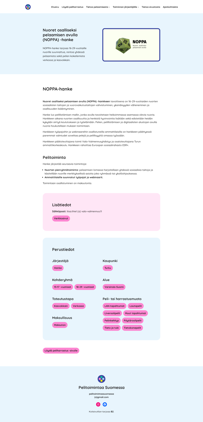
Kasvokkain (61, 305)
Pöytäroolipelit (133, 320)
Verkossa (78, 305)
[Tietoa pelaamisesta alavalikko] (109, 7)
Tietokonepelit (132, 327)
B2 (112, 411)
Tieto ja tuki (112, 327)
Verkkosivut (61, 218)
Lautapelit (136, 305)
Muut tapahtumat (135, 313)
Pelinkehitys (112, 320)
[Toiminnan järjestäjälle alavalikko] (138, 7)
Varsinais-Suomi (114, 286)
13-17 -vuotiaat (62, 286)
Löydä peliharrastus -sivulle (61, 350)
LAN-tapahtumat (115, 305)
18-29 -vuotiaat (85, 286)
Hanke (58, 267)
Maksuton (60, 324)
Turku (108, 267)
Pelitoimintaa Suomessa (102, 387)
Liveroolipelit (112, 313)
